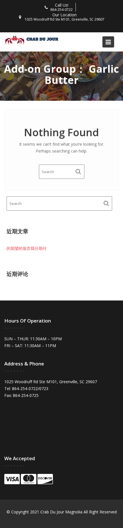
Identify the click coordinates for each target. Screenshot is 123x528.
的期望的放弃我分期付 (27, 248)
